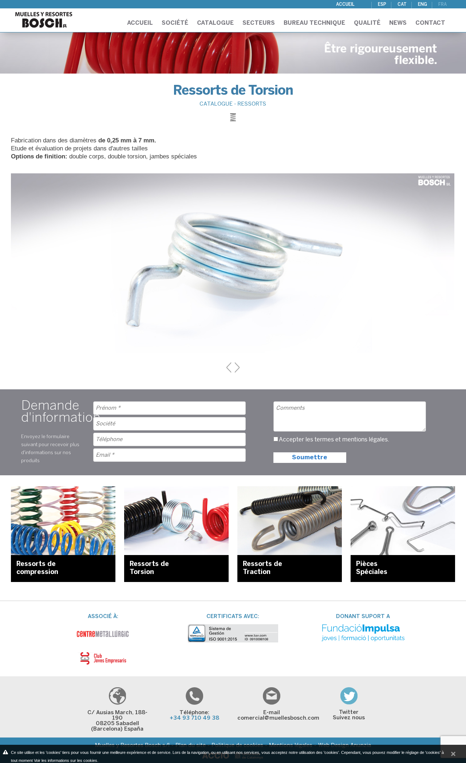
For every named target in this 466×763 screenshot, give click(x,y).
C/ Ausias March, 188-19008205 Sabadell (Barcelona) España (117, 721)
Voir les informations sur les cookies (65, 760)
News (398, 23)
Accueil (345, 5)
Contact (430, 23)
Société (175, 23)
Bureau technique (314, 23)
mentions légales (365, 439)
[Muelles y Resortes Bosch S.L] (44, 17)
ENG (422, 5)
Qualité (367, 23)
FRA (442, 5)
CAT (402, 5)
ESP (382, 5)
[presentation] (228, 367)
